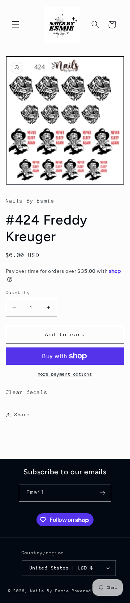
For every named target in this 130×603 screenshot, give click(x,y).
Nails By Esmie (49, 591)
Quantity (18, 292)
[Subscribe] (102, 493)
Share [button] (22, 414)
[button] (15, 24)
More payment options (65, 374)
